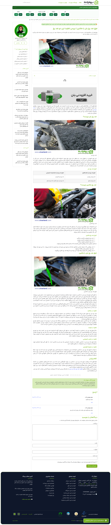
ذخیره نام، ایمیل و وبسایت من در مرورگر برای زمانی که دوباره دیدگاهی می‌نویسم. (76, 462)
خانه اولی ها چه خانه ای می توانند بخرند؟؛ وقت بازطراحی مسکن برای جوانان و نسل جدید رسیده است (21, 141)
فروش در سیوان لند (62, 2)
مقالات (80, 2)
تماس (20, 14)
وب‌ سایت (95, 455)
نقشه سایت (15, 521)
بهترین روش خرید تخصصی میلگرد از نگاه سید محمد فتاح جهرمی (22, 83)
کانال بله (30, 514)
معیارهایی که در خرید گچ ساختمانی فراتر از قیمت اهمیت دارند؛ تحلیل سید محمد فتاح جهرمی (23, 482)
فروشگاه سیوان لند (73, 2)
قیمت (16, 14)
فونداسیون (82, 19)
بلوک (91, 484)
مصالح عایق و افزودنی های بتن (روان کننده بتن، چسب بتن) (66, 19)
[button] (34, 75)
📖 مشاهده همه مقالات (27, 499)
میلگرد (86, 484)
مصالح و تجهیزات (45, 24)
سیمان (94, 484)
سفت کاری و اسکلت (90, 19)
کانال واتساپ (24, 514)
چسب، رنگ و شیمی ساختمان (81, 24)
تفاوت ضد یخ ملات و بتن (76, 369)
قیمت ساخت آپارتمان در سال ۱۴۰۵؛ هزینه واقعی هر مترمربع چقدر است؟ (21, 103)
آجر (80, 484)
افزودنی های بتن (92, 24)
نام (96, 443)
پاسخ (92, 402)
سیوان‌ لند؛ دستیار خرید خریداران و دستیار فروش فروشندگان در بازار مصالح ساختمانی (21, 117)
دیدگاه (95, 423)
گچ (83, 484)
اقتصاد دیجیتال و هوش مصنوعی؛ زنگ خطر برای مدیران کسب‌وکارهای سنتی (21, 124)
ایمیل (95, 449)
